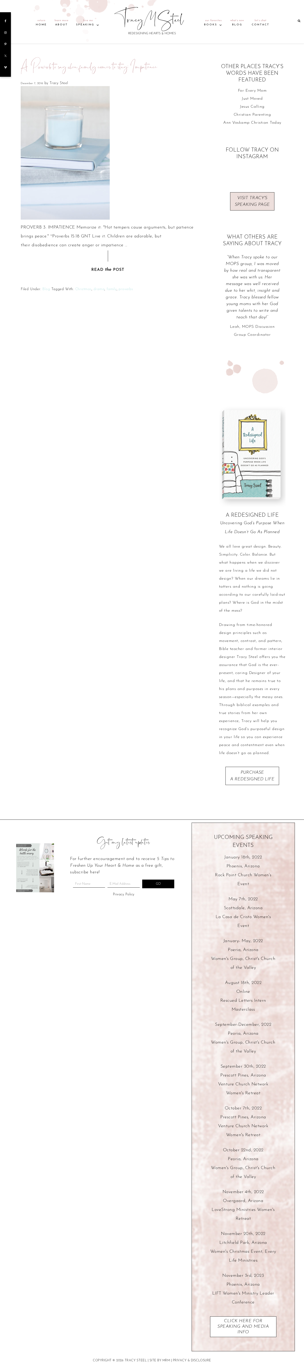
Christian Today (266, 123)
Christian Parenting (252, 115)
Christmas (83, 289)
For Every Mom (252, 91)
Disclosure (201, 1360)
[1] (33, 895)
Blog (46, 289)
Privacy (180, 1360)
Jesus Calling (252, 107)
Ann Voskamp (236, 123)
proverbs (126, 289)
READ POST (107, 269)
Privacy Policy (123, 894)
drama (98, 289)
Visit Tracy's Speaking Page (252, 201)
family (112, 289)
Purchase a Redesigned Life (252, 775)
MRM (166, 1360)
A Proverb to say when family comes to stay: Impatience (89, 72)
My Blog (152, 19)
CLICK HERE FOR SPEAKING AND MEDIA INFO (243, 1326)
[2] (37, 895)
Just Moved (252, 99)
